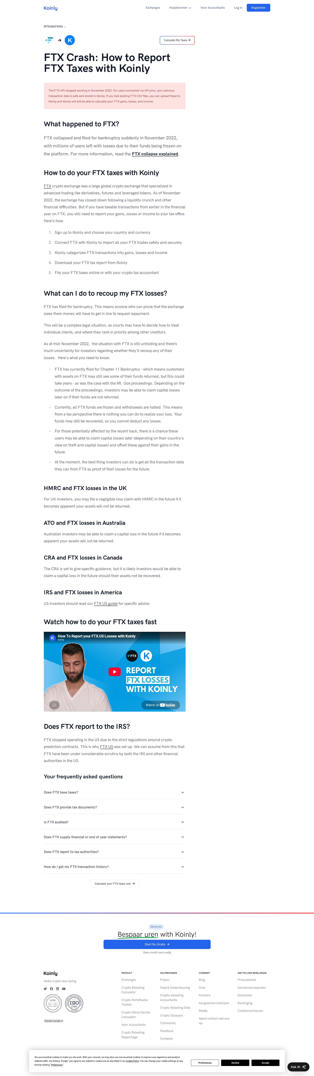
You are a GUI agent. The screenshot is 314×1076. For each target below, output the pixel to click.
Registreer (258, 7)
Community (168, 1023)
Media (203, 1011)
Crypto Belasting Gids (175, 1007)
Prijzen (164, 980)
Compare (166, 1038)
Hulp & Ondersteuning (175, 987)
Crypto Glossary (171, 1015)
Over (202, 987)
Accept (265, 1063)
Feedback (166, 1031)
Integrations (53, 26)
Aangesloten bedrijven (214, 1003)
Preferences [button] (57, 1065)
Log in (238, 7)
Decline (235, 1063)
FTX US (106, 746)
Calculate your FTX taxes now (113, 883)
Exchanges (153, 7)
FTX (47, 186)
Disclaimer (245, 995)
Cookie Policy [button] (132, 1061)
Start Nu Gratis (155, 944)
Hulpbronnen (178, 7)
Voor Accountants (212, 7)
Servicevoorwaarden (252, 987)
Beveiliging (245, 1003)
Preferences (205, 1063)
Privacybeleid (247, 980)
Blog (202, 980)
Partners (205, 995)
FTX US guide (106, 603)
